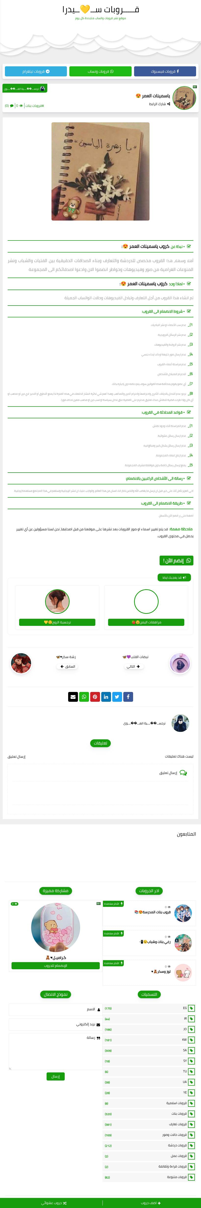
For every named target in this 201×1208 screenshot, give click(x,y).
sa (146, 1050)
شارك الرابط (157, 104)
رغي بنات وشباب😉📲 (155, 942)
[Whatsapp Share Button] (84, 697)
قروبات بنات (146, 1113)
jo (146, 1029)
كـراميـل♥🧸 (55, 957)
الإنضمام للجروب (55, 965)
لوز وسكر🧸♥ (161, 971)
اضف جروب (149, 1203)
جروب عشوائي (51, 1203)
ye (146, 1092)
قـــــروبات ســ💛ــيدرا (100, 9)
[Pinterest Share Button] (106, 697)
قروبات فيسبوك (163, 71)
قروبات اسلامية (146, 1103)
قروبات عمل (146, 1156)
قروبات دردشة (146, 1145)
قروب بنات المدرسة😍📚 (152, 912)
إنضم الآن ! (173, 560)
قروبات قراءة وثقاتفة (146, 1166)
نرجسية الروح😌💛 (57, 622)
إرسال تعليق (16, 756)
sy (146, 1061)
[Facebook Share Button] (128, 697)
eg (146, 1008)
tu (146, 1071)
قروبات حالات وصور (146, 1135)
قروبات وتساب (98, 71)
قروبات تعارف (146, 1124)
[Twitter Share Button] (117, 697)
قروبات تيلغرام (34, 71)
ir (146, 1018)
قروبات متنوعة (146, 1177)
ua (146, 1082)
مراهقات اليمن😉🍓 (146, 622)
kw (146, 1040)
